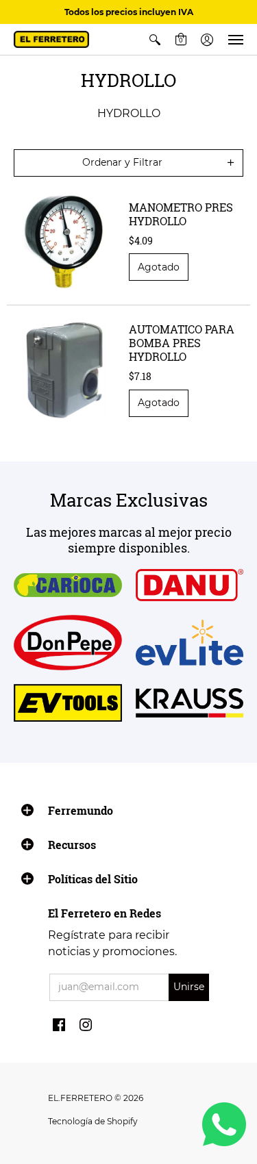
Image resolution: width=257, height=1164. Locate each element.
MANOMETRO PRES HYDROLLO (181, 214)
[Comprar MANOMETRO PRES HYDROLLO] (64, 241)
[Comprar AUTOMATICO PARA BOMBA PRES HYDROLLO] (64, 369)
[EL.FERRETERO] (51, 39)
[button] (155, 39)
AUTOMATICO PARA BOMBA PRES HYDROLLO (181, 343)
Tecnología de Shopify (93, 1121)
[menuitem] (155, 39)
